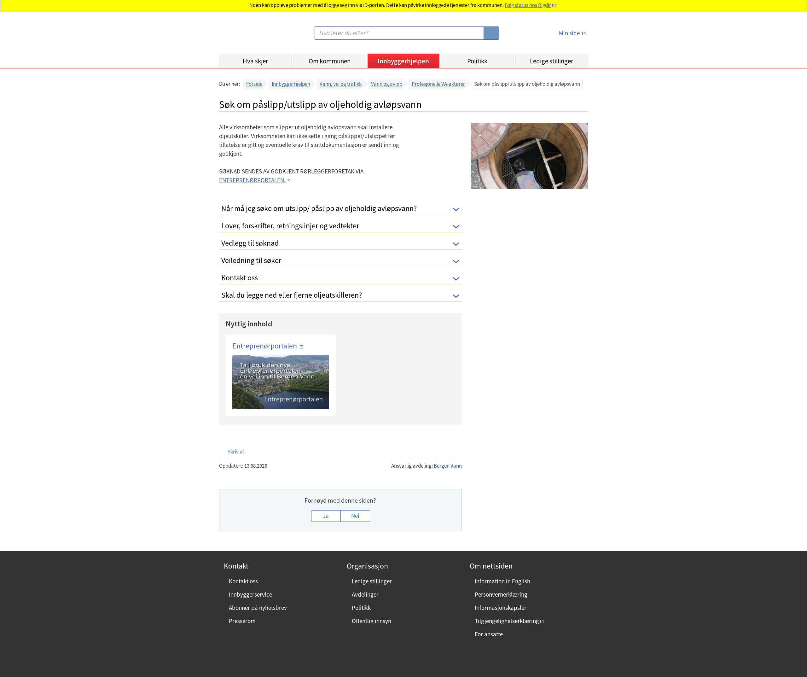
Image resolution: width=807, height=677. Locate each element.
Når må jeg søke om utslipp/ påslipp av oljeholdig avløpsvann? (319, 208)
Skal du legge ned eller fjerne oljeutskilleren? (291, 295)
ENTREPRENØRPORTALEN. (252, 180)
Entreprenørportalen (265, 346)
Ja (326, 515)
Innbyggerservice (250, 594)
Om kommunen (330, 61)
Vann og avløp (386, 83)
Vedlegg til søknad (250, 243)
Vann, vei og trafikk (341, 83)
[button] (233, 451)
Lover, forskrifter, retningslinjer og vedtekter (290, 226)
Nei (355, 515)
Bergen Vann (448, 465)
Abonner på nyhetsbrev (258, 607)
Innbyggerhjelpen (403, 61)
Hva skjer (255, 61)
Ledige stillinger (551, 61)
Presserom (242, 621)
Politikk (477, 61)
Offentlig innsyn (371, 621)
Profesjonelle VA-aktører (438, 83)
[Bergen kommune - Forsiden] (245, 36)
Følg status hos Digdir (528, 5)
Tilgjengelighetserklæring (507, 621)
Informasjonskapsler (500, 607)
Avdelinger (365, 594)
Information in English (502, 581)
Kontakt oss (239, 278)
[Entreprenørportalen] (280, 382)
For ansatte (489, 634)
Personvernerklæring (501, 594)
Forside (254, 83)
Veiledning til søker (251, 260)
